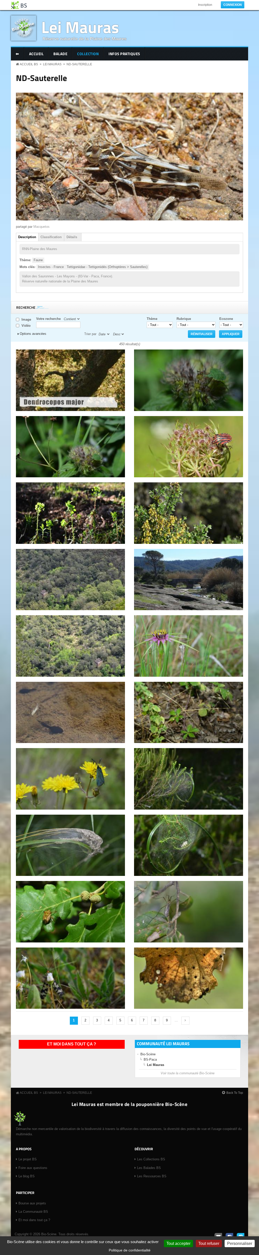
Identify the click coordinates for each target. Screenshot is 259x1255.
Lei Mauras (80, 26)
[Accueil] (19, 5)
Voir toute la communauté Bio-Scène (187, 1073)
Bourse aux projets (32, 1203)
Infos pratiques (124, 54)
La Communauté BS (33, 1211)
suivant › (185, 1021)
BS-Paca (150, 1059)
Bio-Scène (148, 1054)
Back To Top (234, 1093)
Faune (38, 260)
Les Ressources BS (151, 1176)
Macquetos (41, 227)
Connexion (232, 5)
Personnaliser (239, 1243)
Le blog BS (26, 1176)
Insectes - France (51, 267)
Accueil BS (29, 64)
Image (26, 319)
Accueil (36, 54)
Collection (88, 54)
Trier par (90, 334)
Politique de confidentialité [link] (129, 1250)
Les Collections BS (151, 1159)
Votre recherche (48, 319)
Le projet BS (27, 1159)
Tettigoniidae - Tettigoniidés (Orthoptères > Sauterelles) (107, 267)
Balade (60, 54)
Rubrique (184, 319)
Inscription (205, 5)
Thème (152, 319)
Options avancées (33, 334)
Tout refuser (208, 1243)
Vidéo (26, 325)
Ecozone (226, 319)
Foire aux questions (32, 1168)
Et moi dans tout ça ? (71, 1044)
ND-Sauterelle (79, 64)
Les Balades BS (149, 1168)
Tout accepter (178, 1243)
